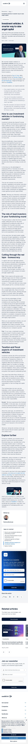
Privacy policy (21, 723)
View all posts (14, 619)
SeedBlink (9, 82)
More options (13, 741)
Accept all (13, 734)
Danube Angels (17, 77)
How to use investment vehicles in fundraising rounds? (13, 533)
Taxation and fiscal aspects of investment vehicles (12, 543)
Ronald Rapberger (7, 80)
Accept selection (13, 738)
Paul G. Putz (15, 75)
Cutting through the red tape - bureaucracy (12, 539)
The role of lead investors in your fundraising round (13, 536)
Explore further (8, 546)
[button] (14, 570)
